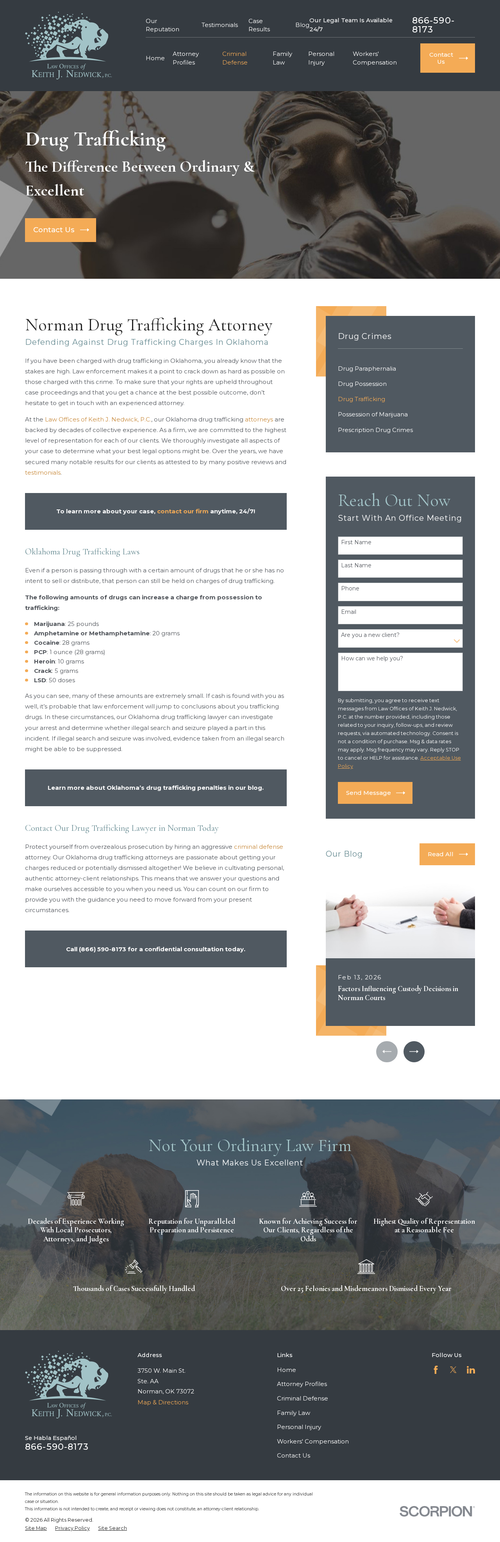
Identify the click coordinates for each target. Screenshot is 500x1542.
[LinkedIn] (471, 1370)
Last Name (356, 565)
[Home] (68, 45)
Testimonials (220, 25)
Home (286, 1369)
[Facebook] (436, 1370)
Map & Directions (163, 1402)
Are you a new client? (370, 635)
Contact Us (293, 1455)
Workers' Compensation (313, 1441)
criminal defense (258, 846)
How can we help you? (372, 658)
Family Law (293, 1412)
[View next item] (414, 1051)
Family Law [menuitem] (282, 58)
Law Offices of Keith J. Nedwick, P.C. (98, 419)
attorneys (259, 419)
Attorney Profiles (302, 1384)
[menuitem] (400, 368)
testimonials (43, 472)
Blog (302, 25)
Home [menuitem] (155, 58)
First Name (356, 542)
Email (348, 612)
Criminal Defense (302, 1398)
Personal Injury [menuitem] (321, 58)
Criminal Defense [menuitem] (235, 58)
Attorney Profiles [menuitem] (186, 58)
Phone (350, 588)
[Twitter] (453, 1370)
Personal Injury (299, 1427)
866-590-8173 (433, 25)
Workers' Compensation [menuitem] (375, 58)
